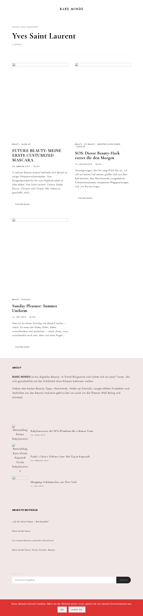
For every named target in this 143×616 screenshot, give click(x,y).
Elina (37, 166)
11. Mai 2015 (37, 486)
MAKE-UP (26, 144)
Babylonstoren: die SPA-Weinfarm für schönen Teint (62, 431)
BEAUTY (15, 144)
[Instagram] (62, 412)
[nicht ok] (138, 608)
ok (62, 609)
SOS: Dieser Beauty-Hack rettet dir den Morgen (97, 155)
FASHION (26, 300)
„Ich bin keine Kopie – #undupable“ (30, 521)
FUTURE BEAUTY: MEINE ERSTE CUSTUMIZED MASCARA (36, 155)
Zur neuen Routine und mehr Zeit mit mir (33, 540)
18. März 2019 (38, 435)
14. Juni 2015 (19, 317)
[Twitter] (42, 412)
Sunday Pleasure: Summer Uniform (34, 308)
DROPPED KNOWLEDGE (108, 144)
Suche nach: (19, 574)
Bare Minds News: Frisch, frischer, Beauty (33, 549)
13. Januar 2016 (83, 164)
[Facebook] (22, 412)
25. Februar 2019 (40, 461)
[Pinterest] (81, 412)
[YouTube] (101, 412)
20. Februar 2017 (21, 166)
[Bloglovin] (121, 412)
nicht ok (77, 609)
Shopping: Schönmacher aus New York (54, 482)
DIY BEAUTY (89, 144)
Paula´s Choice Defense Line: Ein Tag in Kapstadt (60, 456)
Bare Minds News (21, 530)
